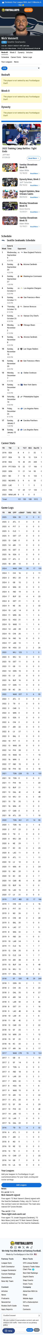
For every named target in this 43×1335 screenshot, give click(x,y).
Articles (4, 1291)
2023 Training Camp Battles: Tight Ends (19, 150)
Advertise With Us (30, 1291)
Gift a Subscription (30, 1302)
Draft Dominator (8, 1267)
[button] (39, 68)
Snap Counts (28, 1280)
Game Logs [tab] (27, 57)
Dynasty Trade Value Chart (32, 1268)
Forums (26, 1306)
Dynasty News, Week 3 (29, 179)
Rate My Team (7, 1281)
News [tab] (16, 62)
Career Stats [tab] (16, 57)
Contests (27, 1309)
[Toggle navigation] (39, 10)
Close (37, 1330)
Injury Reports (7, 1309)
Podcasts (5, 1298)
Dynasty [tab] (21, 52)
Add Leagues (21, 1185)
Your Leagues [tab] (6, 62)
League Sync (6, 1263)
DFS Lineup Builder (30, 1263)
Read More (32, 158)
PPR (4, 68)
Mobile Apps (28, 1298)
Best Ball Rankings (30, 1273)
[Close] (39, 1315)
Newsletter (6, 1302)
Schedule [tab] (5, 57)
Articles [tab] (29, 52)
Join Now (28, 10)
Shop (25, 1295)
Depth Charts (28, 1277)
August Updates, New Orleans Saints (29, 192)
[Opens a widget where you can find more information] (8, 1331)
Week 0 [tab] (13, 52)
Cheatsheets (6, 1277)
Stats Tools (28, 1284)
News (3, 1295)
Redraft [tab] (4, 52)
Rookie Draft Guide (9, 1306)
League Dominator (8, 1270)
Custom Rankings (8, 1274)
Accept (29, 1330)
